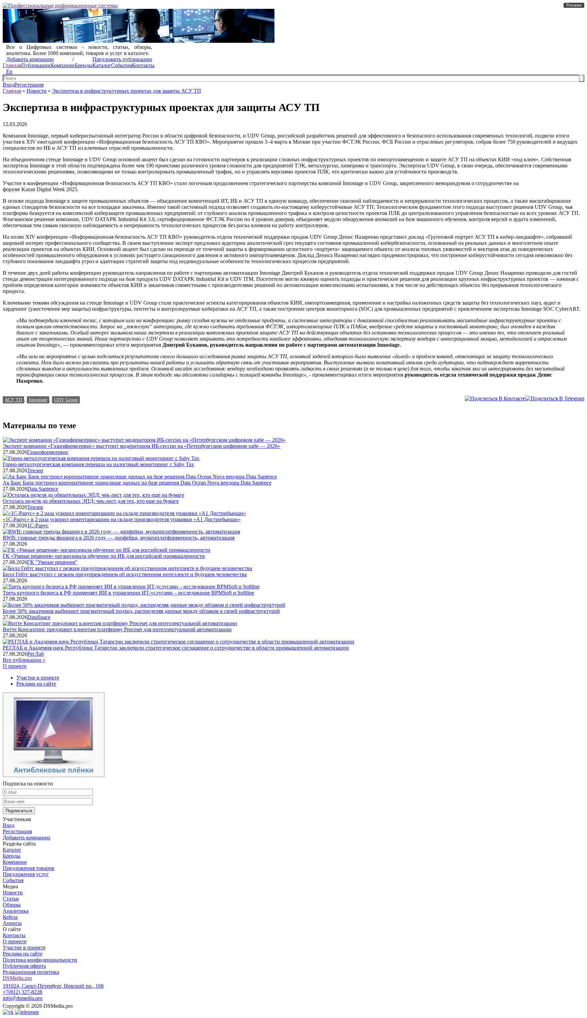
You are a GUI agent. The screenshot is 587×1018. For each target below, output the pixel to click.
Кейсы (10, 917)
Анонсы (12, 923)
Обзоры (12, 905)
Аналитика (16, 911)
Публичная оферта (24, 966)
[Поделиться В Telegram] (554, 398)
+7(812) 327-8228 (22, 992)
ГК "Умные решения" (52, 562)
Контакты (143, 65)
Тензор (35, 470)
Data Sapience (42, 489)
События (121, 65)
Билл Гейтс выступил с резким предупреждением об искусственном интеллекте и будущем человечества (125, 574)
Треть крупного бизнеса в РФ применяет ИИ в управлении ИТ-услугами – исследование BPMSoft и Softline (128, 593)
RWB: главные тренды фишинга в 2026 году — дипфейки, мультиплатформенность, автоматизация (118, 538)
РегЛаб (35, 654)
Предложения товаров (28, 868)
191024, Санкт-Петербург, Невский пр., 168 (53, 986)
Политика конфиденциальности (40, 960)
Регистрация (28, 85)
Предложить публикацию (122, 59)
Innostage (38, 399)
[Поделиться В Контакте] (495, 398)
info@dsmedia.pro (22, 998)
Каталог (101, 65)
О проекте (14, 666)
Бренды (83, 65)
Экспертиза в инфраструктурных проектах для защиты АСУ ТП (126, 91)
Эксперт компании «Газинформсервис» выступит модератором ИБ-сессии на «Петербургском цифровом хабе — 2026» (141, 446)
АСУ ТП (13, 399)
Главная (12, 65)
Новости (36, 91)
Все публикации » (24, 660)
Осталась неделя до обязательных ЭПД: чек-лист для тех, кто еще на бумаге (91, 501)
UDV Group (66, 399)
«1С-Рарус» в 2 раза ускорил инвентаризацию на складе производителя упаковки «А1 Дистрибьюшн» (122, 519)
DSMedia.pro (17, 978)
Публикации (36, 65)
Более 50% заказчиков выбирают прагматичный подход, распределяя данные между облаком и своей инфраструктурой (141, 611)
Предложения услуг (26, 874)
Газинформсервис (48, 452)
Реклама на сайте (36, 684)
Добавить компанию (30, 59)
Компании (63, 65)
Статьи (11, 899)
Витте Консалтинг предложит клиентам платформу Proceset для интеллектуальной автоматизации (117, 629)
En (9, 71)
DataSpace (38, 617)
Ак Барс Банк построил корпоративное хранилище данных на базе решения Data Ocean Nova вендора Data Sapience (137, 483)
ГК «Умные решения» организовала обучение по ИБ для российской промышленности (104, 556)
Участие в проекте (37, 677)
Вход (8, 85)
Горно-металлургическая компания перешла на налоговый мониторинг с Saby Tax (98, 464)
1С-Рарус (38, 525)
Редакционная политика (31, 972)
